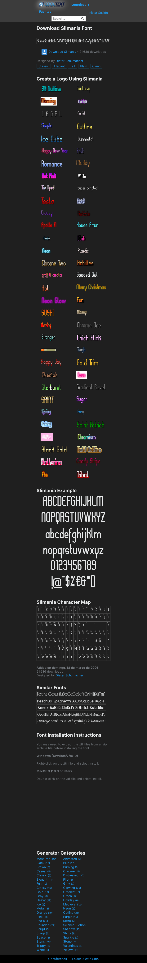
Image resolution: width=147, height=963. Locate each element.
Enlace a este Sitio (85, 959)
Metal (43, 908)
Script (43, 929)
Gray (42, 896)
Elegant (59, 66)
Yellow (70, 950)
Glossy (44, 888)
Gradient (71, 892)
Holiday (71, 900)
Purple (70, 917)
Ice (41, 904)
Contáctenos (57, 959)
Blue (69, 863)
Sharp (43, 933)
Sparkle (70, 937)
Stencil (44, 941)
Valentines (72, 946)
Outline (71, 912)
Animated (72, 859)
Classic (43, 66)
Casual (44, 871)
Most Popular (46, 859)
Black (43, 863)
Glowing (72, 888)
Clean (96, 66)
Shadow (71, 929)
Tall (72, 66)
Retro (69, 921)
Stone (69, 941)
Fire (68, 879)
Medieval (72, 904)
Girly (68, 883)
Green (70, 896)
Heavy (44, 900)
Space (43, 937)
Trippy (43, 946)
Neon (69, 908)
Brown (43, 867)
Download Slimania (61, 52)
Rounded (46, 925)
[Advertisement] (18, 82)
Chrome (71, 871)
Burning (70, 867)
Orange (45, 912)
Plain (83, 66)
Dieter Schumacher (69, 61)
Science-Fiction (76, 925)
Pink (42, 917)
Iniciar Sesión (98, 13)
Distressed (73, 875)
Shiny (69, 933)
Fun (42, 883)
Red (42, 921)
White (43, 950)
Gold (43, 892)
